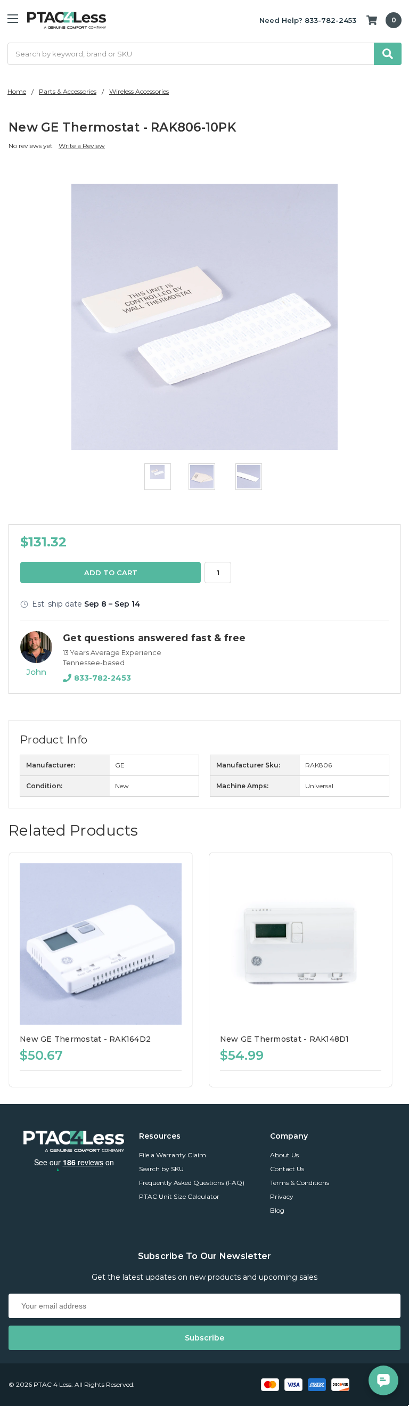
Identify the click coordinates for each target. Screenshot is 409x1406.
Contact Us (287, 1169)
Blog (277, 1210)
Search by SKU (161, 1169)
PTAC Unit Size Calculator (179, 1196)
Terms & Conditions (299, 1183)
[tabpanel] (105, 970)
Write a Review (82, 146)
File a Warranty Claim (172, 1155)
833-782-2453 (102, 678)
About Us (284, 1155)
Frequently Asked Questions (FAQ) (191, 1183)
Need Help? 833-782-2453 (307, 20)
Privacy (281, 1196)
